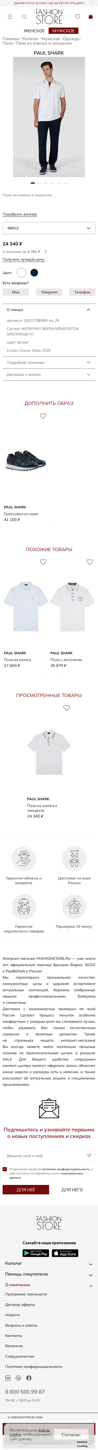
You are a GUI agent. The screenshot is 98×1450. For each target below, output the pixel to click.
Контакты (13, 1335)
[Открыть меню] (9, 16)
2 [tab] (49, 673)
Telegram (49, 292)
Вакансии (14, 1345)
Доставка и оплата (24, 374)
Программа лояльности (26, 1294)
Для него (72, 1189)
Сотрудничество (19, 1356)
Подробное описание (26, 362)
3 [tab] (57, 673)
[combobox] (49, 228)
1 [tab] (49, 527)
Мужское (63, 30)
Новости (12, 1314)
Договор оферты (20, 1304)
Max (16, 292)
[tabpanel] (49, 117)
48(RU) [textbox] (13, 228)
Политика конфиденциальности (33, 1366)
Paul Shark (49, 53)
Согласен (71, 1434)
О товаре (15, 309)
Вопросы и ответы (21, 1325)
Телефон (82, 292)
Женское (34, 30)
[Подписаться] (88, 1156)
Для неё (26, 1189)
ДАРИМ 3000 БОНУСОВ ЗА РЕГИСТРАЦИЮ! (49, 3)
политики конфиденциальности (65, 1169)
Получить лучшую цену (24, 259)
